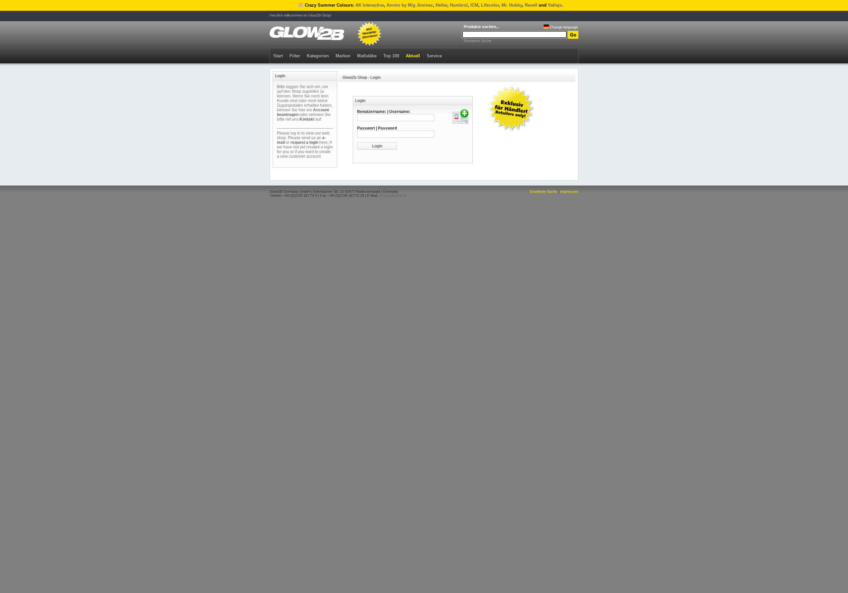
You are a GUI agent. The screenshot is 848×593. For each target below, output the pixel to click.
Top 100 (391, 55)
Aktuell (413, 55)
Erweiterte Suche (477, 41)
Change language (563, 27)
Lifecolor (490, 5)
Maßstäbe (367, 55)
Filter (295, 55)
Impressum (569, 191)
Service (434, 55)
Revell (531, 5)
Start (278, 55)
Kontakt (306, 119)
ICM (474, 5)
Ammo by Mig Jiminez (410, 5)
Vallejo (555, 5)
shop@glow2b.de (393, 195)
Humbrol (459, 5)
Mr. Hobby (512, 5)
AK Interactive (369, 5)
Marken (343, 55)
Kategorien (318, 55)
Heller (441, 5)
